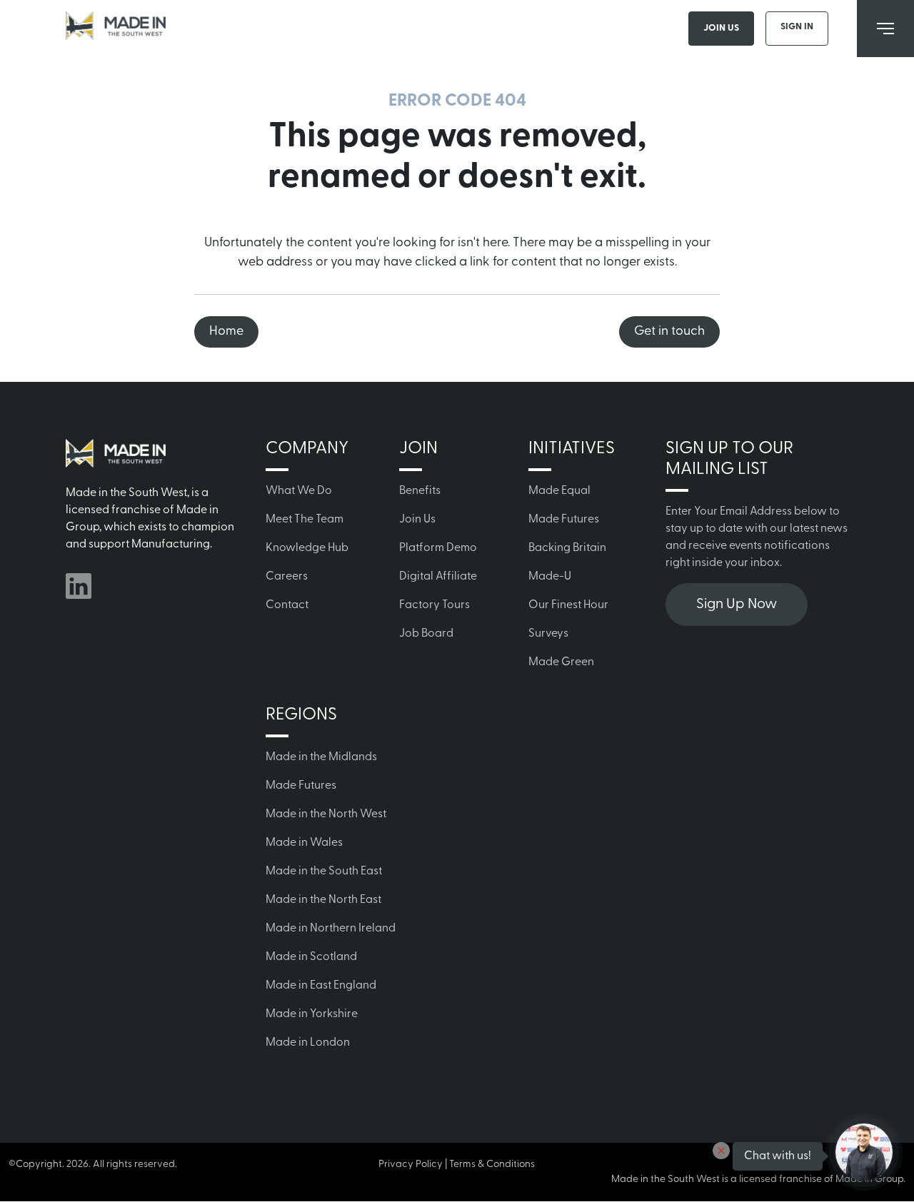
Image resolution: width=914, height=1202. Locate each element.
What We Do (299, 491)
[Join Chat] (864, 1152)
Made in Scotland (311, 957)
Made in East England (321, 985)
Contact (287, 605)
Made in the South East (324, 871)
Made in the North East (323, 900)
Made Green (561, 662)
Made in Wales (304, 843)
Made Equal (559, 491)
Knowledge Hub (307, 548)
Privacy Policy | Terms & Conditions (456, 1164)
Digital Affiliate (438, 576)
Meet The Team (304, 519)
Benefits (420, 491)
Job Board (426, 634)
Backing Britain (567, 548)
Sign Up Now (736, 604)
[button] (721, 1150)
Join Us (721, 28)
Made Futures (563, 519)
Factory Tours (434, 605)
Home (226, 331)
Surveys (548, 634)
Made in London (308, 1043)
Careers (287, 576)
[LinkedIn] (78, 586)
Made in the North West (326, 814)
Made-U (549, 576)
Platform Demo (438, 548)
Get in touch (669, 331)
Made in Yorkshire (312, 1014)
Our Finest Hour (568, 605)
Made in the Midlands (321, 757)
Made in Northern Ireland (331, 928)
